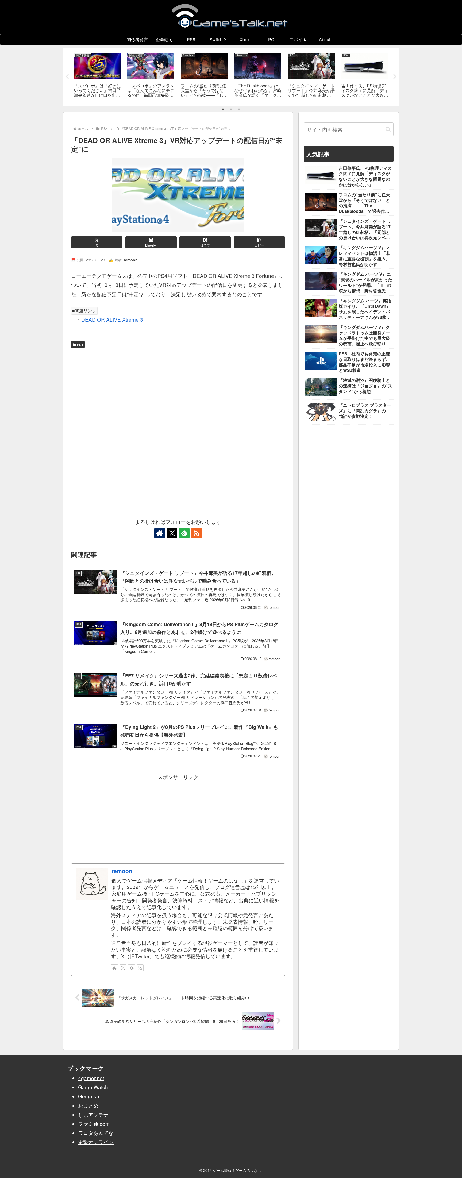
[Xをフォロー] (172, 533)
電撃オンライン (96, 1141)
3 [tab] (239, 109)
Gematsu (88, 1096)
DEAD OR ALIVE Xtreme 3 (112, 319)
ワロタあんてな (96, 1132)
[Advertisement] (178, 390)
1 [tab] (223, 109)
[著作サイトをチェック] (159, 533)
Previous (67, 76)
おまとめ (88, 1105)
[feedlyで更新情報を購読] (184, 533)
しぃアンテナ (93, 1114)
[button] (259, 242)
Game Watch (93, 1087)
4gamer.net (91, 1077)
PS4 (80, 344)
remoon (121, 871)
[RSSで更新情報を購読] (196, 533)
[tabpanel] (97, 76)
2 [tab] (231, 109)
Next (395, 76)
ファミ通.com (94, 1123)
